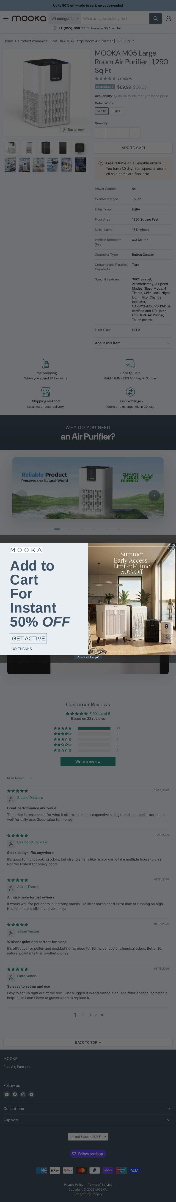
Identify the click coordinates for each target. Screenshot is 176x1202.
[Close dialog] (171, 547)
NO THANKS (22, 649)
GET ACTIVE (28, 638)
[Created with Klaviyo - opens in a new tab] (88, 657)
